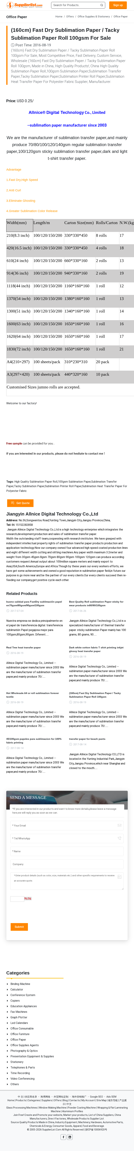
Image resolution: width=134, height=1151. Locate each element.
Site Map (101, 1100)
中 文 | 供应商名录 (27, 1096)
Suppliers (47, 1100)
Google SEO (96, 1096)
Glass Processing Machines (21, 1107)
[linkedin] (70, 1137)
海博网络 (45, 1096)
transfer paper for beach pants (87, 739)
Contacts (74, 1100)
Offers (70, 16)
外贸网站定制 (61, 1096)
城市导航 (113, 1100)
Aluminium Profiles (72, 1111)
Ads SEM (111, 1096)
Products (21, 1100)
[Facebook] (63, 1137)
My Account (88, 1100)
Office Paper (121, 16)
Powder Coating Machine (82, 1107)
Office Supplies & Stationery (94, 16)
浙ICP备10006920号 (96, 1129)
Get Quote (22, 503)
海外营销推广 (79, 1096)
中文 (69, 1104)
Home (58, 16)
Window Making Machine (52, 1107)
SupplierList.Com (51, 1129)
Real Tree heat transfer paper (23, 647)
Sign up (118, 5)
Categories (34, 1100)
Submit (19, 926)
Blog (65, 1100)
